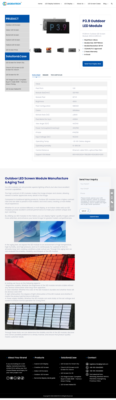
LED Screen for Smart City (15, 63)
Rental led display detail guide (44, 378)
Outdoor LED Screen (13, 25)
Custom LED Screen (13, 40)
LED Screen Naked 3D (13, 89)
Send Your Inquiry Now (92, 64)
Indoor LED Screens (41, 371)
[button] (112, 4)
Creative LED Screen (41, 367)
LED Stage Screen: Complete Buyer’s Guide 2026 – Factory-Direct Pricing (16, 82)
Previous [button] (30, 50)
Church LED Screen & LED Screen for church (15, 69)
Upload (84, 211)
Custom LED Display (41, 364)
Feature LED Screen (13, 45)
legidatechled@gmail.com (99, 364)
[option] (54, 26)
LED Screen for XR (12, 75)
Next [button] (79, 50)
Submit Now (94, 217)
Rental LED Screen (12, 35)
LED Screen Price (12, 50)
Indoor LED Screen (12, 30)
